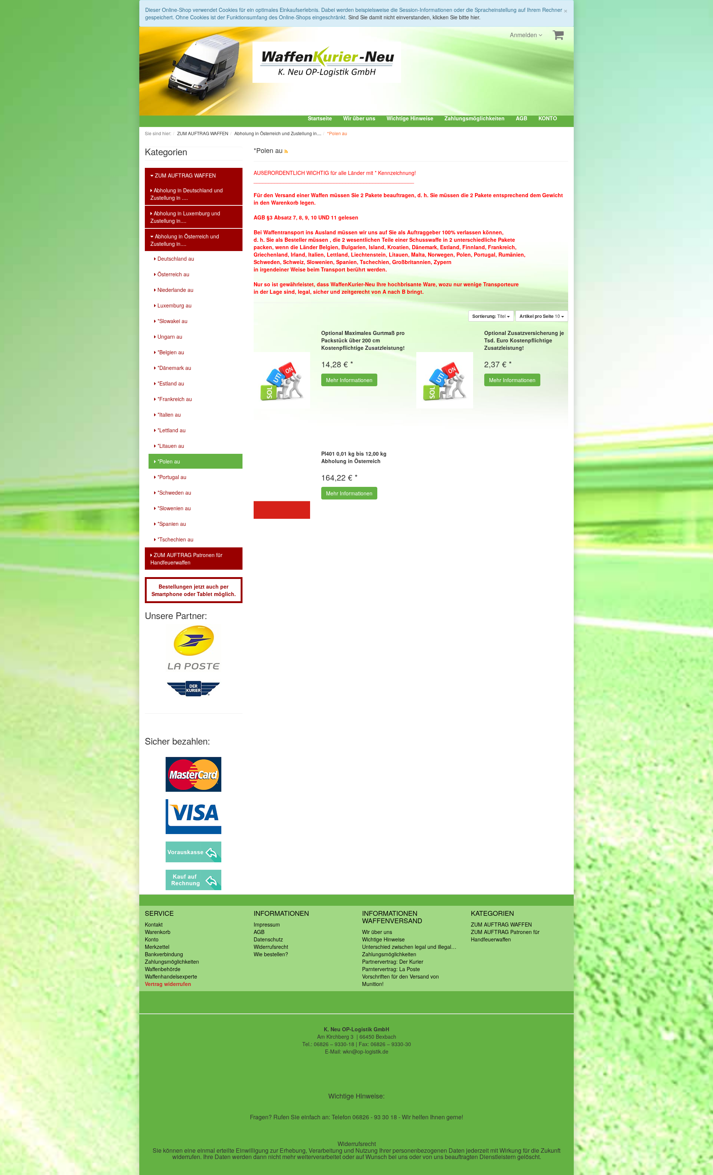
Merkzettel (157, 946)
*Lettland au (171, 430)
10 (540, 316)
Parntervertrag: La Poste (391, 969)
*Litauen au (170, 445)
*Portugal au (171, 477)
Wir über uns (359, 118)
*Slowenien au (173, 508)
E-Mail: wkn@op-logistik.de (356, 1051)
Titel (489, 316)
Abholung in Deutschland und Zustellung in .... (186, 193)
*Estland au (170, 383)
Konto (152, 939)
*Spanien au (171, 523)
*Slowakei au (172, 321)
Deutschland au (175, 258)
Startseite (320, 118)
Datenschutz (268, 939)
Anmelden (524, 34)
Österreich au (172, 274)
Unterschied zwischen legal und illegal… (409, 946)
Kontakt (154, 924)
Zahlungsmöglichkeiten (475, 118)
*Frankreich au (174, 399)
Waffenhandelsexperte (171, 976)
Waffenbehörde (162, 969)
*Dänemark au (173, 367)
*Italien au (168, 414)
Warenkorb (157, 931)
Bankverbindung (164, 954)
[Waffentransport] (284, 62)
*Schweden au (173, 492)
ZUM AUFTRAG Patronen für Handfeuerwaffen (186, 558)
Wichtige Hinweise (410, 118)
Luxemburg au (174, 305)
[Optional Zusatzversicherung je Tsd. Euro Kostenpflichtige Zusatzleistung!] (444, 380)
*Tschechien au (174, 539)
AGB (521, 118)
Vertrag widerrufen (168, 983)
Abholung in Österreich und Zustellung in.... (184, 239)
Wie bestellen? (271, 954)
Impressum (267, 924)
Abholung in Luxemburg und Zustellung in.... (185, 216)
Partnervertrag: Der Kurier (392, 961)
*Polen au (168, 461)
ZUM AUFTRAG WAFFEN (184, 175)
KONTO (547, 118)
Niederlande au (174, 289)
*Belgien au (170, 352)
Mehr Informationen (349, 380)
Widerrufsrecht (271, 946)
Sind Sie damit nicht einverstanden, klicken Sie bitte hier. (414, 17)
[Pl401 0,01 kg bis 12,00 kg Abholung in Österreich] (282, 501)
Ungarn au (169, 336)
